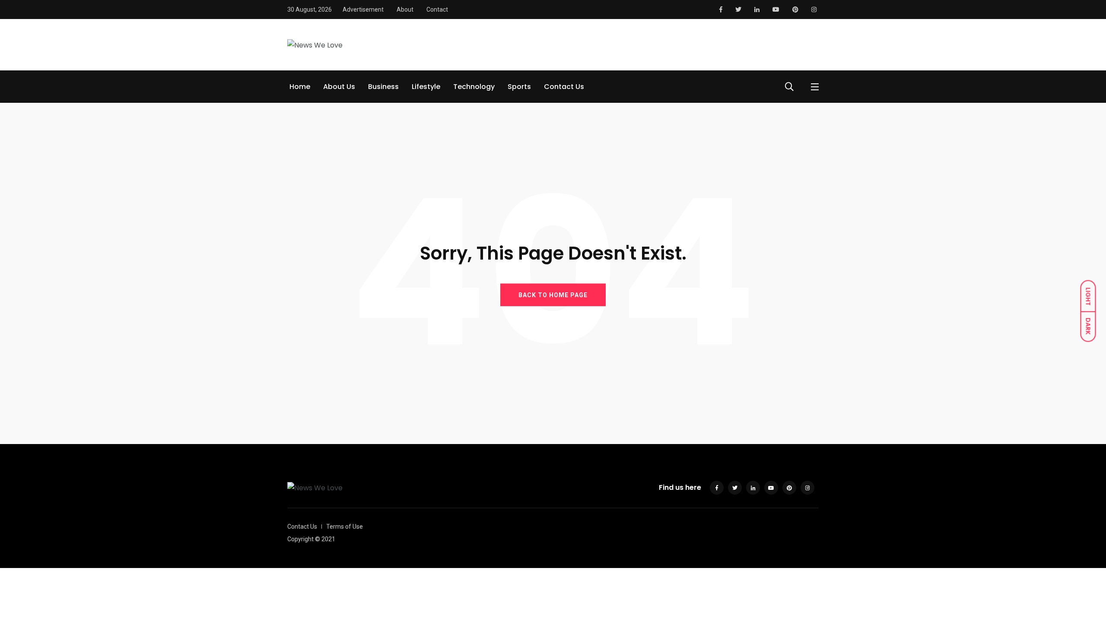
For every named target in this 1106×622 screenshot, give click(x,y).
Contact (437, 9)
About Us (339, 87)
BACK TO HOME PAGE (553, 295)
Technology (474, 87)
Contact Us (564, 87)
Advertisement (363, 9)
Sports (519, 87)
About (405, 9)
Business (383, 87)
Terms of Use (344, 526)
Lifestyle (426, 87)
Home (299, 87)
